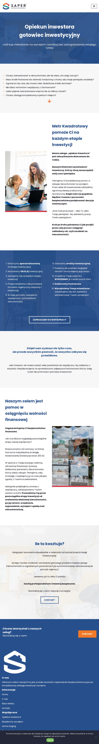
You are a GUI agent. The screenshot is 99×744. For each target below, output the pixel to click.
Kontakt (6, 708)
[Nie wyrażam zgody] (95, 737)
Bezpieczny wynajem (12, 721)
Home (5, 694)
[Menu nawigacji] (94, 6)
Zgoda (50, 740)
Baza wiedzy (8, 703)
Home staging (9, 726)
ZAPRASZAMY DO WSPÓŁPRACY (49, 319)
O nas (5, 699)
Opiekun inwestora (11, 717)
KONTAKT (49, 599)
